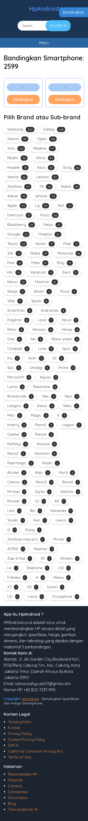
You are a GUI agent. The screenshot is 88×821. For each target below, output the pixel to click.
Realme (43, 148)
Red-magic (19, 463)
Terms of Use (19, 757)
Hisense (43, 548)
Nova (69, 320)
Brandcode (19, 396)
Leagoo (17, 405)
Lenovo (46, 177)
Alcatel (16, 472)
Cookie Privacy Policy (26, 739)
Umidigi (39, 367)
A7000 (15, 548)
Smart (42, 291)
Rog (64, 262)
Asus (45, 167)
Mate (39, 262)
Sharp (15, 291)
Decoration (17, 797)
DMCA (13, 745)
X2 (39, 501)
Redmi (16, 157)
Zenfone (18, 186)
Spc (13, 367)
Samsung (20, 129)
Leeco (63, 520)
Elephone (37, 568)
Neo (71, 396)
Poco (48, 215)
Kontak (14, 727)
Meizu (52, 224)
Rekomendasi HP (22, 774)
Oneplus (49, 234)
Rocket (16, 501)
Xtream (69, 558)
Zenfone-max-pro (25, 539)
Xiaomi (17, 138)
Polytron (17, 320)
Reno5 (43, 424)
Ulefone (69, 491)
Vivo (15, 148)
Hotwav (42, 329)
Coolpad (17, 348)
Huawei (17, 167)
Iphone (45, 196)
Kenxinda (61, 510)
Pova (67, 291)
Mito (14, 415)
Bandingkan (73, 12)
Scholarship (18, 791)
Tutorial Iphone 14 (22, 809)
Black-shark (65, 339)
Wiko (70, 405)
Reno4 (43, 434)
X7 (12, 587)
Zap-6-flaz (18, 558)
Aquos (48, 377)
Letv (13, 510)
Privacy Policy (20, 733)
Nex (48, 396)
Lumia (15, 386)
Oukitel (16, 434)
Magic (39, 415)
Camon (16, 482)
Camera (15, 786)
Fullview (16, 577)
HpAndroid (44, 8)
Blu (35, 510)
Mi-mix (61, 539)
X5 (45, 558)
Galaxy (53, 129)
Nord (66, 472)
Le (12, 568)
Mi (45, 186)
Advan (16, 196)
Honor (44, 243)
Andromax (52, 310)
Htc (13, 272)
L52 (63, 568)
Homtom (44, 453)
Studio (15, 520)
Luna (45, 348)
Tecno (16, 243)
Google (17, 234)
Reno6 (70, 482)
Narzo (16, 281)
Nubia (38, 253)
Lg (41, 205)
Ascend (46, 444)
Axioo (45, 405)
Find (14, 262)
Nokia (69, 186)
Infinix (44, 157)
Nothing (16, 444)
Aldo (42, 472)
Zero (69, 272)
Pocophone (65, 596)
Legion (71, 424)
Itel (36, 339)
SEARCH (58, 26)
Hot (64, 205)
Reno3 (44, 482)
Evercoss (18, 215)
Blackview (44, 386)
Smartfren (19, 310)
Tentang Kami (19, 722)
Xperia (16, 177)
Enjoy (32, 529)
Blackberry (20, 224)
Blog (12, 803)
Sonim (55, 587)
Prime (66, 367)
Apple (16, 205)
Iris (12, 358)
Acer (35, 358)
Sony (71, 167)
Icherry (16, 424)
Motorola (68, 253)
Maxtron (45, 281)
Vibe (14, 301)
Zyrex (42, 491)
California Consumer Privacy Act (35, 751)
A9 (59, 501)
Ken (39, 520)
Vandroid (41, 272)
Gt (57, 358)
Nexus (61, 577)
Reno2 (15, 453)
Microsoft (18, 377)
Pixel (70, 243)
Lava (45, 320)
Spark (39, 301)
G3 (32, 587)
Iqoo (69, 348)
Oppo (46, 138)
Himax (70, 329)
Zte (13, 253)
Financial (15, 780)
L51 (12, 596)
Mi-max (16, 491)
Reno (14, 329)
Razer (50, 463)
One (13, 339)
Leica (35, 596)
